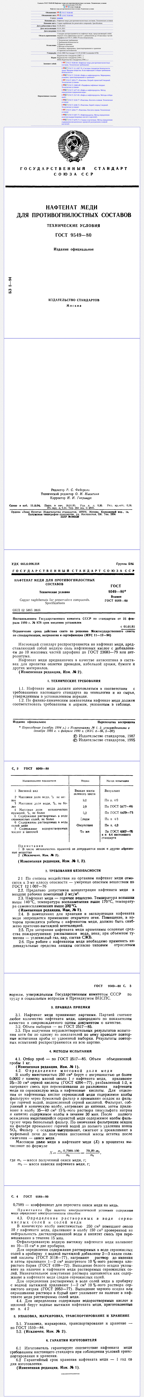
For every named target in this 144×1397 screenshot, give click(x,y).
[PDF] (67, 7)
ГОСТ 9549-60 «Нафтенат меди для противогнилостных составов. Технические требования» (86, 64)
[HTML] (69, 7)
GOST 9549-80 (67, 15)
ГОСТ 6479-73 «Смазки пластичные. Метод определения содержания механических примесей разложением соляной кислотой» (87, 122)
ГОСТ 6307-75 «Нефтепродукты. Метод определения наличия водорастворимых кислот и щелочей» (85, 116)
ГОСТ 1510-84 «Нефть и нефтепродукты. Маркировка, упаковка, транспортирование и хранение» (86, 76)
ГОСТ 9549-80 (67, 13)
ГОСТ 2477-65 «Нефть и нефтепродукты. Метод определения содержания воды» (84, 91)
